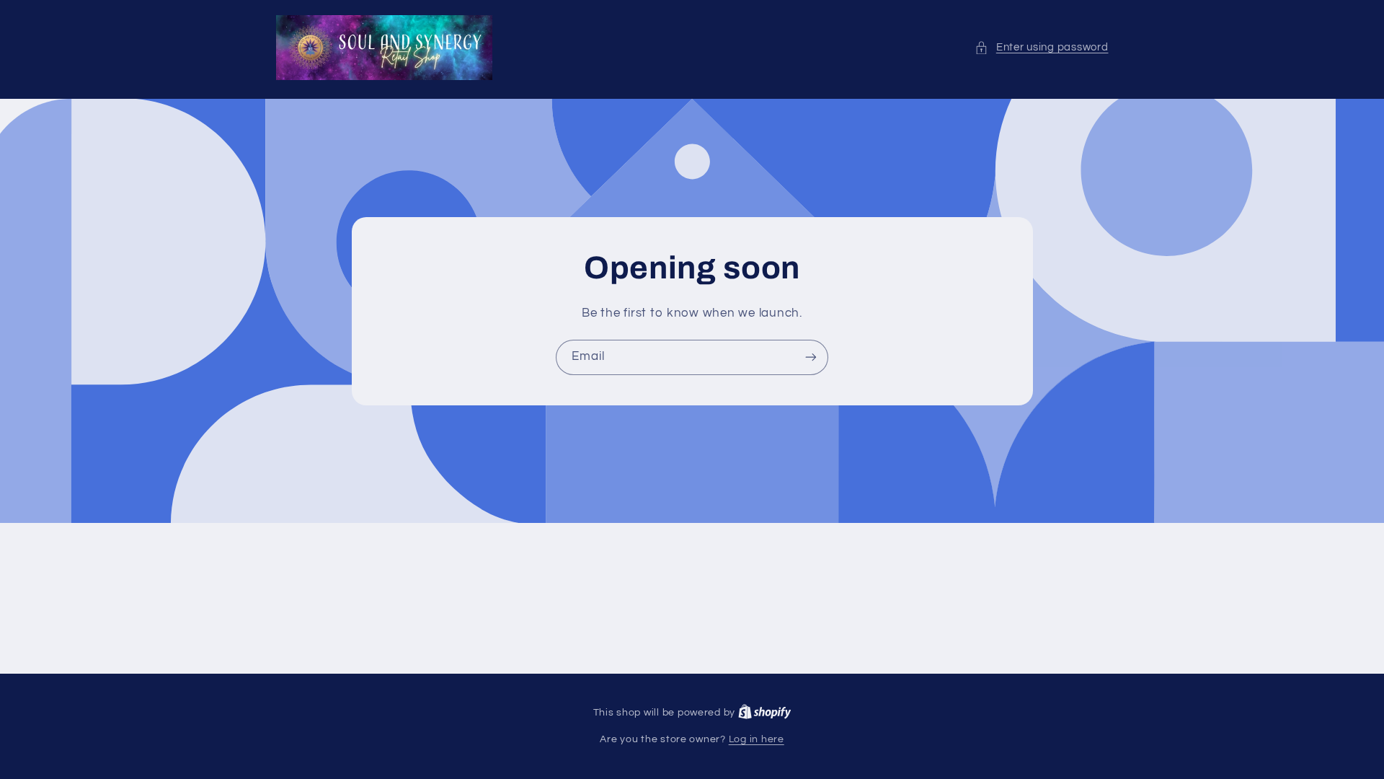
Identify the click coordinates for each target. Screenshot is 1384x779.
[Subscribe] (811, 357)
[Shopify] (764, 713)
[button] (1041, 47)
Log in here (756, 739)
